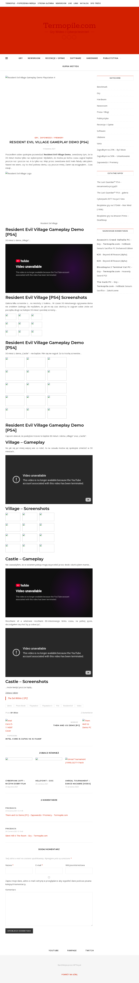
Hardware (92, 58)
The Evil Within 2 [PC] (18, 698)
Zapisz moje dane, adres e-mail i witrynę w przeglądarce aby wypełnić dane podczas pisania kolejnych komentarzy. (48, 882)
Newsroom (61, 3)
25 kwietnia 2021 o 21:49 (14, 811)
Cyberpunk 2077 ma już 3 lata (110, 198)
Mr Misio (14, 712)
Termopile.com (69, 25)
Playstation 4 (47, 706)
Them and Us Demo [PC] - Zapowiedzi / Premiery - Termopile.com (36, 815)
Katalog (84, 3)
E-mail (39, 865)
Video (79, 706)
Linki (76, 3)
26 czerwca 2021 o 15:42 (14, 831)
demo (9, 706)
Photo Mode (21, 706)
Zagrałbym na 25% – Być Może (111, 149)
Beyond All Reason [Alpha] (115, 254)
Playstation (34, 706)
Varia (99, 143)
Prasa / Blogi (103, 112)
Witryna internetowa (75, 865)
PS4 (57, 706)
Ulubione (101, 137)
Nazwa (9, 865)
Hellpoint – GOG (44, 781)
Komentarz (10, 889)
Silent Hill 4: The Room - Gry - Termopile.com (26, 835)
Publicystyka (110, 58)
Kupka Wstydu (71, 66)
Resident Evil (68, 706)
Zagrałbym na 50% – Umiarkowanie (113, 156)
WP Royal (77, 965)
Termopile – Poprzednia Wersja (20, 3)
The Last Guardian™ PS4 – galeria (112, 192)
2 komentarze (87, 712)
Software (75, 58)
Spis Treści (96, 3)
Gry (21, 58)
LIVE (70, 3)
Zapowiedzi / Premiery (52, 138)
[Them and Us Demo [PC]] (87, 724)
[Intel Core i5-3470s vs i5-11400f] (10, 725)
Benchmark (102, 86)
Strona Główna (46, 3)
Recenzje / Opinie (55, 58)
